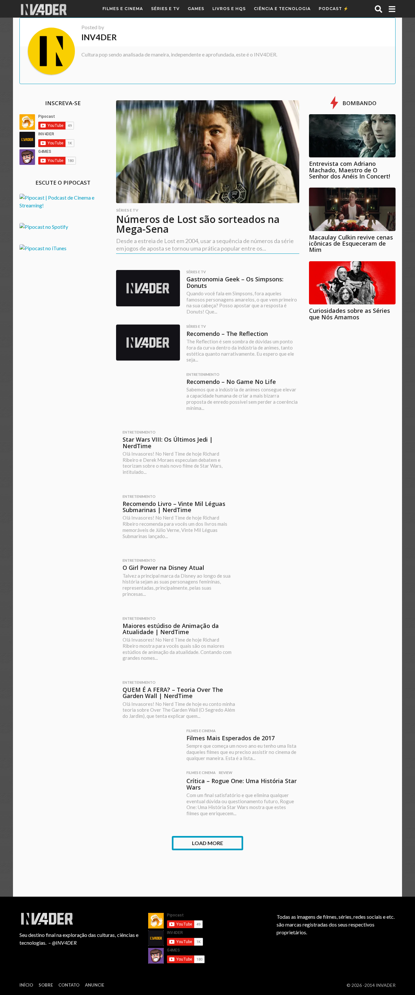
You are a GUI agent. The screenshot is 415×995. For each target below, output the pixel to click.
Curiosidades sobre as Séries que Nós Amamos (349, 314)
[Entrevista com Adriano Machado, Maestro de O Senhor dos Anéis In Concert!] (352, 136)
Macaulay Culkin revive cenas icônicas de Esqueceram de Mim (351, 243)
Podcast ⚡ (334, 8)
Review (225, 773)
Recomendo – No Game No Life (231, 382)
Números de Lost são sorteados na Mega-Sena (197, 224)
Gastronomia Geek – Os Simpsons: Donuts (234, 282)
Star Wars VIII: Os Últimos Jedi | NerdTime (168, 442)
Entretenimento (202, 374)
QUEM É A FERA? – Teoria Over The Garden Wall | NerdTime (173, 693)
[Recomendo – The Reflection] (148, 343)
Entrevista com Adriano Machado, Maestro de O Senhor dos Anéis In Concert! (349, 170)
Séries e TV (165, 8)
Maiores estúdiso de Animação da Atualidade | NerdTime (171, 629)
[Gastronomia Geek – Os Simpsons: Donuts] (148, 288)
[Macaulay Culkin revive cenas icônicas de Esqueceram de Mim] (352, 209)
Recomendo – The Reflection (227, 334)
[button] (378, 8)
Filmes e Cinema (122, 8)
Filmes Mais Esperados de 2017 (230, 738)
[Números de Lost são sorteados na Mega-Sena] (207, 151)
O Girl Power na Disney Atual (163, 567)
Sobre (46, 985)
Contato (68, 985)
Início (26, 985)
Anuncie (94, 985)
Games (196, 8)
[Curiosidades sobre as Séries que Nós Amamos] (352, 283)
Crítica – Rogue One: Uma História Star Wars (241, 784)
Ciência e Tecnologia (282, 8)
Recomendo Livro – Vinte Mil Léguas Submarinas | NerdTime (174, 507)
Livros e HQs (229, 8)
